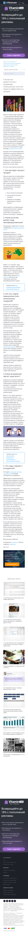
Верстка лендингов (8, 890)
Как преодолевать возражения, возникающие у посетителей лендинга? (13, 457)
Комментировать (12, 564)
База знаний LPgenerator (9, 862)
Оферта (5, 872)
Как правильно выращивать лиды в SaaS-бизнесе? (13, 287)
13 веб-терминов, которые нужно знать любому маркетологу (13, 598)
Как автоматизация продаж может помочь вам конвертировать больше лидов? (13, 711)
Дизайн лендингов (8, 892)
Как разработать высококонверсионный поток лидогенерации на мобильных (13, 733)
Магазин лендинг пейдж (9, 882)
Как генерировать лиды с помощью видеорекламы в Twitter (12, 688)
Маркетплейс (6, 884)
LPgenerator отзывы (8, 864)
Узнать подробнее (13, 55)
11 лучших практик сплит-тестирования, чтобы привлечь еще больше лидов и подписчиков (14, 644)
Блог (4, 860)
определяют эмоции (9, 347)
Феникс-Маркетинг (16, 907)
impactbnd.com (14, 542)
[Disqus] (14, 777)
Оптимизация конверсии (9, 894)
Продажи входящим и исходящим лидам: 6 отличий (14, 666)
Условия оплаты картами (8, 930)
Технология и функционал (10, 878)
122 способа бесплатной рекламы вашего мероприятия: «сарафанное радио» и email (12, 621)
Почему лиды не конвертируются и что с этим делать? (14, 755)
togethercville (13, 544)
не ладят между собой (15, 148)
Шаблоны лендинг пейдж (10, 880)
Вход (23, 3)
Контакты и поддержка (9, 870)
